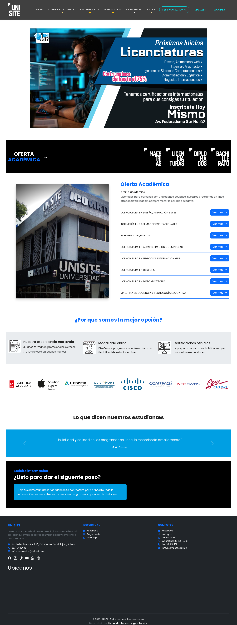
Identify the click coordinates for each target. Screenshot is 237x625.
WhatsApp (92, 537)
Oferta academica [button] (61, 9)
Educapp (200, 9)
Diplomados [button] (112, 9)
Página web (93, 534)
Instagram (167, 534)
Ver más (217, 212)
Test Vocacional (174, 9)
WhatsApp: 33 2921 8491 (175, 541)
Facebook (92, 530)
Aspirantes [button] (134, 9)
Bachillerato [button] (89, 9)
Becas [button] (151, 9)
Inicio (39, 9)
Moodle (219, 9)
